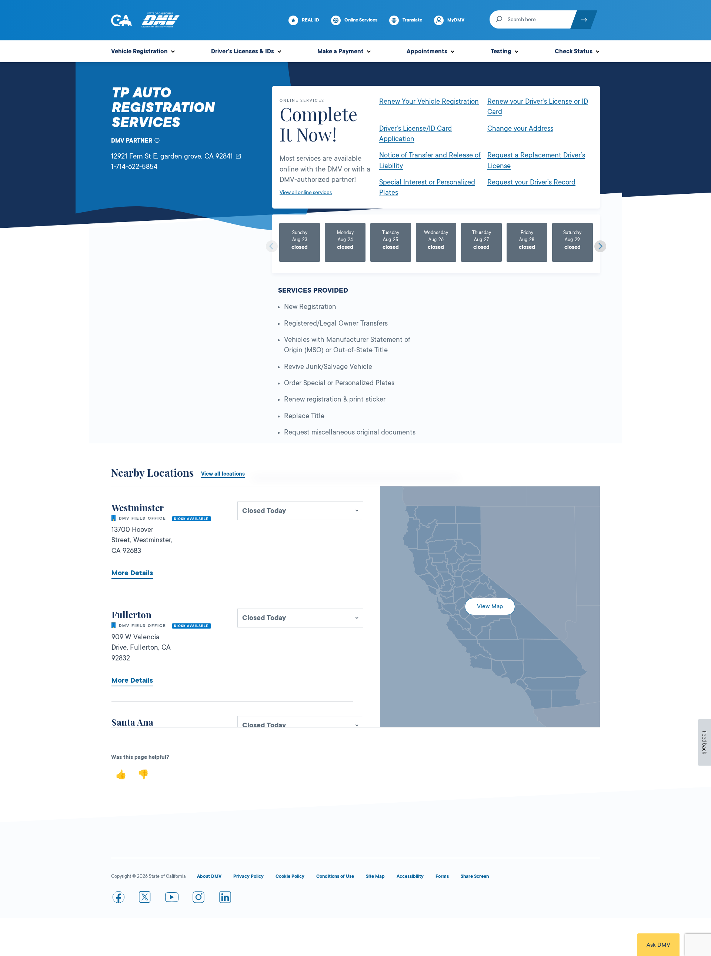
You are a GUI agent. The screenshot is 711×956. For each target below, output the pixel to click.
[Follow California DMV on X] (145, 898)
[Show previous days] (272, 246)
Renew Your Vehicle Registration (429, 101)
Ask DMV (658, 945)
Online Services (360, 20)
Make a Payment (340, 51)
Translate (412, 20)
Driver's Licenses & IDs (242, 51)
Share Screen (475, 876)
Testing (501, 51)
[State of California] (121, 20)
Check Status (573, 51)
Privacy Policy (248, 876)
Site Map (375, 876)
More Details (132, 573)
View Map (490, 606)
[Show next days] (600, 246)
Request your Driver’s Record (531, 182)
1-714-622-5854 (134, 166)
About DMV (209, 876)
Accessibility (410, 876)
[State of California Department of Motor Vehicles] (160, 20)
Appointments (427, 51)
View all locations (223, 474)
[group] (300, 243)
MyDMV (455, 20)
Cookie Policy (290, 876)
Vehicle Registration (139, 51)
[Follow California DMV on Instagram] (198, 898)
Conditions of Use (335, 876)
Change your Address (520, 128)
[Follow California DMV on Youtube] (171, 898)
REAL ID (310, 20)
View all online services (306, 192)
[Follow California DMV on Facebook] (118, 898)
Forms (442, 876)
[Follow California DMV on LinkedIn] (225, 898)
